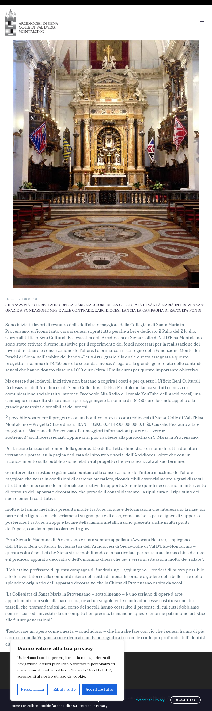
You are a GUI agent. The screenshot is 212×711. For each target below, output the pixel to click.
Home (10, 299)
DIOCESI (29, 299)
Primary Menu (202, 23)
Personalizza (32, 689)
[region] (67, 670)
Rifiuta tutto (65, 689)
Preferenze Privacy (150, 700)
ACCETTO (185, 700)
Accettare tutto (99, 689)
